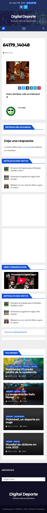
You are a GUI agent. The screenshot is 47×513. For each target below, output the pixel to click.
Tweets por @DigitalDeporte (15, 332)
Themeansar (40, 509)
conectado (26, 147)
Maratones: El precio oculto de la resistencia (21, 371)
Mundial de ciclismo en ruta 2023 (21, 446)
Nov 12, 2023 (13, 426)
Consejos (18, 366)
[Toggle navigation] (24, 28)
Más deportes (19, 416)
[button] (43, 28)
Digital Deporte (23, 16)
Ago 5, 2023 (12, 451)
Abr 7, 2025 (12, 376)
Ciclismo (9, 441)
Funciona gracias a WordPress (13, 509)
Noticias (34, 366)
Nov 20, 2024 (13, 401)
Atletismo (9, 366)
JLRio (23, 108)
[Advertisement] (21, 209)
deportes (26, 366)
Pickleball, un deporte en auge (22, 421)
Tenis (24, 391)
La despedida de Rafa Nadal (20, 396)
